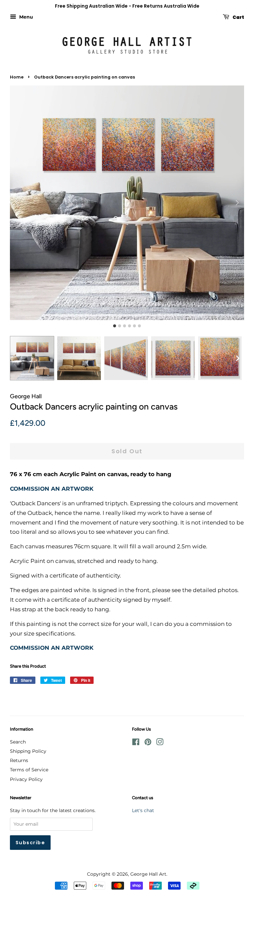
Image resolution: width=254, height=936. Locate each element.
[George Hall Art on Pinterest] (147, 743)
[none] (237, 358)
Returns (19, 760)
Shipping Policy (28, 751)
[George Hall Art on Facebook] (136, 743)
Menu (25, 17)
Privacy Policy (26, 779)
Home (16, 77)
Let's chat (143, 810)
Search (18, 742)
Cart (238, 17)
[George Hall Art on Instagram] (159, 743)
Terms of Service (29, 770)
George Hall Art (148, 874)
